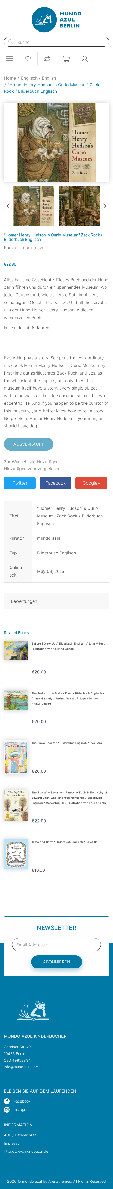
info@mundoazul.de (21, 1067)
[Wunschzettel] (28, 58)
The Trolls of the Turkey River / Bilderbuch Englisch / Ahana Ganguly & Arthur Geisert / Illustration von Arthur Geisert (68, 698)
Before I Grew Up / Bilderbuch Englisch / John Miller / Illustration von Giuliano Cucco (68, 646)
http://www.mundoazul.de (26, 1151)
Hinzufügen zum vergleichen (32, 468)
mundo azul (34, 247)
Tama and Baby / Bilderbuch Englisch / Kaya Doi (65, 841)
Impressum (13, 1143)
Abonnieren (56, 961)
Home (10, 78)
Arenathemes (59, 1181)
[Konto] (84, 58)
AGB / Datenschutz (20, 1135)
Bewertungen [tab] (24, 601)
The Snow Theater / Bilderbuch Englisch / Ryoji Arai (67, 742)
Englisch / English (38, 78)
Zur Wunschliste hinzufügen (31, 461)
